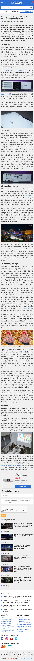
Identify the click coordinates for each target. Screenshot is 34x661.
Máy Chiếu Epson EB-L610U (11, 70)
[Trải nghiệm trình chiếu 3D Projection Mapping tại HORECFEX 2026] (7, 547)
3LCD (29, 195)
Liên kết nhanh (23, 615)
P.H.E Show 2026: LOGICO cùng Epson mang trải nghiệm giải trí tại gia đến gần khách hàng (23, 569)
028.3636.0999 (11, 658)
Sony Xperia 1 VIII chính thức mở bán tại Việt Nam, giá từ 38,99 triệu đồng (22, 557)
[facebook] (2, 638)
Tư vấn (5, 11)
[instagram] (6, 638)
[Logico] (17, 2)
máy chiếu (26, 308)
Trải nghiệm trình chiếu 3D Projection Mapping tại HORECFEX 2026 (22, 546)
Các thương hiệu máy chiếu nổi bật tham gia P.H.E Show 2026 (23, 535)
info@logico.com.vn (26, 658)
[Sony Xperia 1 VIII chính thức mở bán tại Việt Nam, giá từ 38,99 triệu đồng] (7, 558)
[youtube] (11, 638)
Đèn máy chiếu (6, 94)
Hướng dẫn (15, 11)
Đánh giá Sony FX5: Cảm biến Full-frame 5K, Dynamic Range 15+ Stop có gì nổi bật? (23, 525)
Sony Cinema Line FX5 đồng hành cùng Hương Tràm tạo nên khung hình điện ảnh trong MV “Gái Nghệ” (23, 580)
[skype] (16, 638)
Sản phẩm (4, 615)
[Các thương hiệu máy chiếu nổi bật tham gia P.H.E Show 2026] (7, 537)
